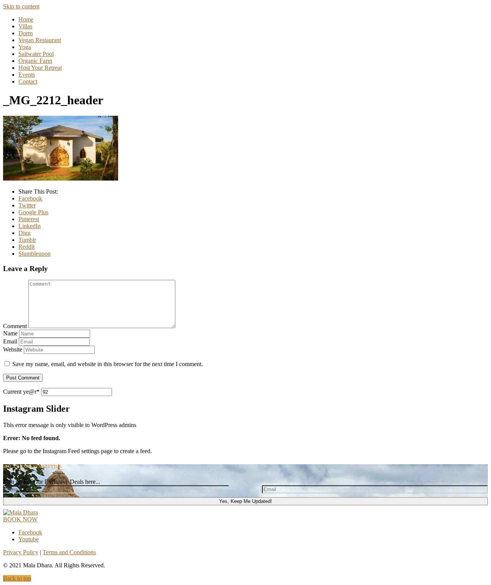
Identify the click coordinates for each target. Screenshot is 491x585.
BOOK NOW (20, 519)
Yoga (24, 47)
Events (26, 74)
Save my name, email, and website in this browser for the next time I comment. (107, 364)
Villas (25, 26)
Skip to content (21, 6)
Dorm (25, 33)
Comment (15, 326)
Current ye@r (21, 391)
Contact (27, 81)
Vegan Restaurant (39, 40)
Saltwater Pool (36, 54)
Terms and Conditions (69, 552)
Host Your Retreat (40, 67)
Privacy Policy (20, 552)
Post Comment (23, 378)
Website (12, 349)
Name (10, 333)
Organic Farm (35, 61)
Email (10, 341)
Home (25, 19)
